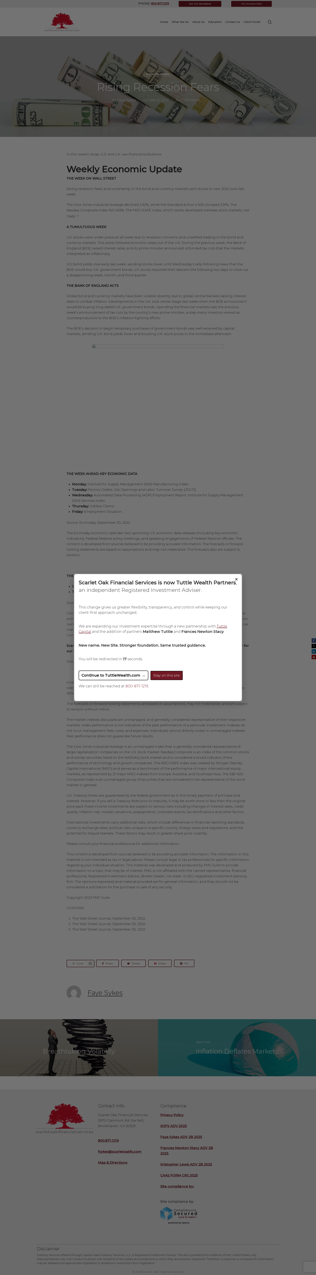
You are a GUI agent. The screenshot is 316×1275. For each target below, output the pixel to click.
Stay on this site (166, 675)
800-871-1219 (136, 686)
